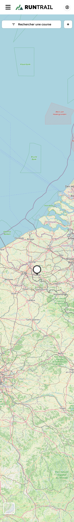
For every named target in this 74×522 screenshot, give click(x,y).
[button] (37, 270)
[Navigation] (8, 7)
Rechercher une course (34, 24)
